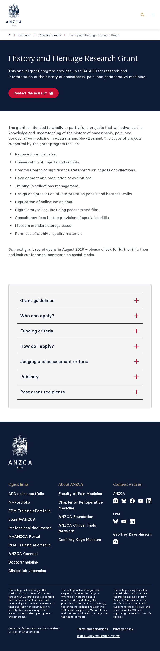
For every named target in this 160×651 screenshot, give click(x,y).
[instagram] (115, 501)
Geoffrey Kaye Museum (79, 539)
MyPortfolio (19, 502)
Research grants (50, 35)
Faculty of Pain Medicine (80, 493)
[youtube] (140, 501)
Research (24, 35)
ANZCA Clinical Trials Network (77, 528)
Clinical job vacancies (27, 570)
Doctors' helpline (23, 562)
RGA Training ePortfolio (29, 545)
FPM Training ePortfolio (29, 510)
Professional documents (30, 528)
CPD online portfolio (26, 493)
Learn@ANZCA (22, 519)
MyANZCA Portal (24, 536)
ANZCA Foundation (75, 516)
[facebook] (132, 501)
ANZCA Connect (23, 553)
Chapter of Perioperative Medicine (80, 505)
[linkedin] (148, 501)
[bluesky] (123, 501)
